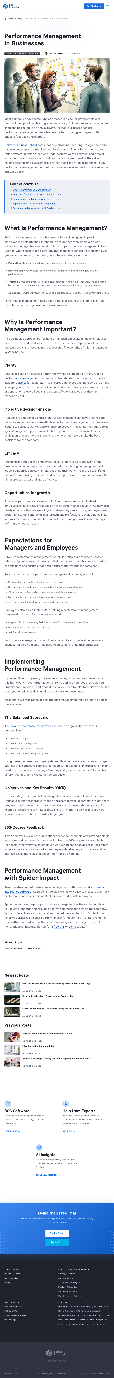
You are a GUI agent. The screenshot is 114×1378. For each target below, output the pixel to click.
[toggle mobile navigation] (108, 6)
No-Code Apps (11, 1320)
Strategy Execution (66, 1274)
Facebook (19, 948)
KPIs (22, 382)
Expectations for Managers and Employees (36, 199)
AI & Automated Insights (69, 1283)
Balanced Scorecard (13, 1306)
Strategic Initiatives (66, 1278)
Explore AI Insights (47, 1175)
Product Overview (12, 1274)
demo (72, 926)
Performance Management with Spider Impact (37, 208)
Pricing (7, 1283)
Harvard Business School (20, 145)
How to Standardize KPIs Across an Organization (79, 1311)
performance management (21, 378)
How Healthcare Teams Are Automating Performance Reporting (84, 1306)
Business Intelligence (67, 1291)
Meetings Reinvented (67, 1287)
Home (10, 18)
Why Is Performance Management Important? (37, 194)
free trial (59, 926)
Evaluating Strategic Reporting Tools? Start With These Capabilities (84, 1324)
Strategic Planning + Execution (22, 54)
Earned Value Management (16, 1315)
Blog (19, 18)
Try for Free (57, 1242)
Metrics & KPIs (10, 1311)
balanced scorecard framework (30, 726)
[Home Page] (11, 6)
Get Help (67, 1131)
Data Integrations (11, 1278)
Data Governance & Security (70, 1296)
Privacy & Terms (11, 1374)
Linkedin (30, 948)
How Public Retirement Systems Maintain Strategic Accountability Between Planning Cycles (84, 1320)
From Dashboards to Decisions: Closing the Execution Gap (83, 1315)
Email (39, 948)
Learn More (10, 1131)
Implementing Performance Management (34, 203)
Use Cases (10, 1303)
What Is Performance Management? (32, 190)
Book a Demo (57, 1233)
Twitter (8, 948)
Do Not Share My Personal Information (51, 1374)
